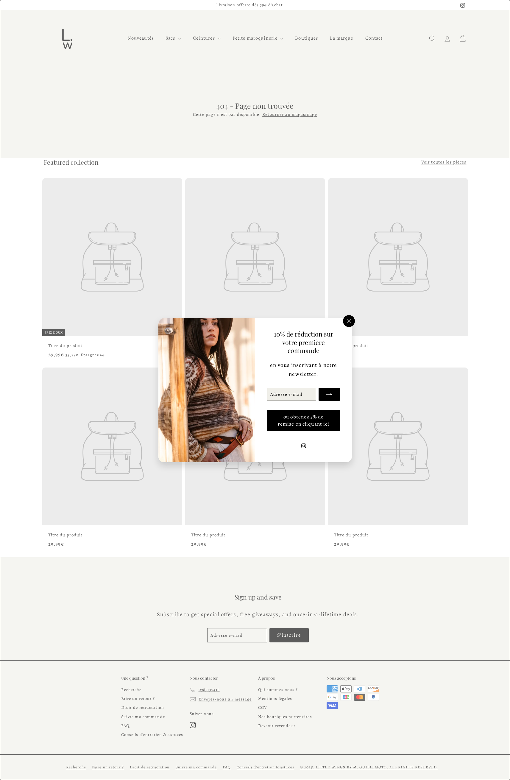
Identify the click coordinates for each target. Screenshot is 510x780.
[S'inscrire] (329, 394)
